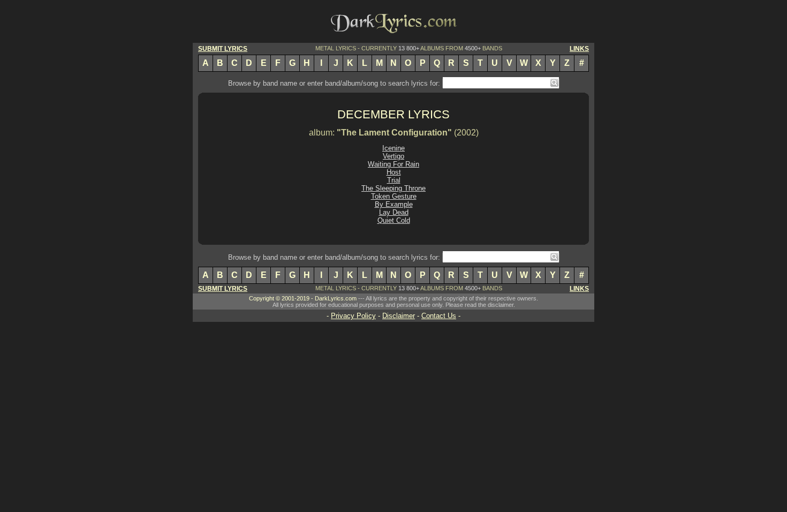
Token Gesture (394, 196)
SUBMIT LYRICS (222, 48)
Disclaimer (398, 316)
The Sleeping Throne (393, 188)
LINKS (579, 48)
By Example (394, 204)
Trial (393, 180)
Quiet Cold (393, 220)
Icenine (393, 148)
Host (394, 172)
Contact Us (438, 316)
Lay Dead (393, 212)
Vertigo (393, 156)
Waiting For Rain (393, 164)
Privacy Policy (353, 316)
